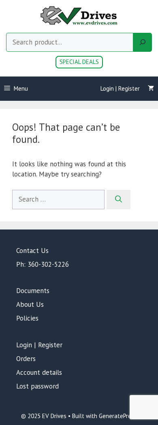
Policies (27, 318)
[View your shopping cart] (151, 88)
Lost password (37, 386)
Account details (39, 372)
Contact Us (32, 250)
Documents (32, 290)
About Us (30, 304)
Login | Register (120, 88)
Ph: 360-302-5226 (42, 264)
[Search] (142, 42)
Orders (26, 358)
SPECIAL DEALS (79, 62)
